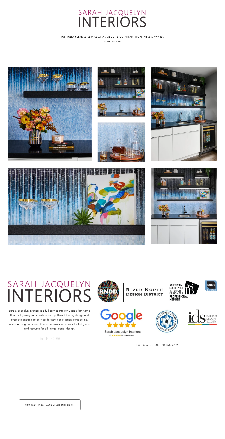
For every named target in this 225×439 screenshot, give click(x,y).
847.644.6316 (49, 418)
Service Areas (97, 36)
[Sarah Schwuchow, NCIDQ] (41, 338)
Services (80, 36)
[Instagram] (52, 338)
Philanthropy (133, 36)
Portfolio (67, 36)
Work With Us (112, 41)
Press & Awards (154, 36)
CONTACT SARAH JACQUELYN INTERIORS (49, 405)
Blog (120, 36)
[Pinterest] (58, 338)
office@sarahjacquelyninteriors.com (49, 427)
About (111, 36)
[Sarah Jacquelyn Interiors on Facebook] (47, 338)
